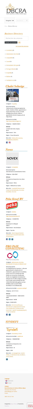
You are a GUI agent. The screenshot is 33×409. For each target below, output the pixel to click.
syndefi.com (20, 336)
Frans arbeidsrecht (10, 308)
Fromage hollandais (11, 69)
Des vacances (19, 138)
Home (6, 26)
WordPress (7, 406)
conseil (11, 354)
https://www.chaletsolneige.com (13, 121)
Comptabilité (9, 57)
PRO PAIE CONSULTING (15, 247)
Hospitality (8, 72)
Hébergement (9, 139)
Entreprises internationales (12, 190)
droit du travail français (17, 305)
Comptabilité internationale (18, 188)
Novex (9, 149)
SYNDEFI (12, 321)
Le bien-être (15, 139)
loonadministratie (19, 308)
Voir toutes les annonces (22, 46)
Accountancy (9, 50)
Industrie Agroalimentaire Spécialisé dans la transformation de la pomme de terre (15, 235)
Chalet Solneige (15, 86)
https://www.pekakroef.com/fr (13, 216)
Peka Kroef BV (14, 199)
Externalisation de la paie (12, 65)
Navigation (8, 20)
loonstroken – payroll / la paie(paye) (14, 310)
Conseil (8, 61)
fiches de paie (21, 306)
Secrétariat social (10, 80)
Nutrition (8, 76)
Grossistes (21, 190)
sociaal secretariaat (10, 311)
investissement (9, 356)
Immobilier (8, 191)
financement (16, 354)
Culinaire (14, 138)
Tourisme (14, 191)
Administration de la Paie (12, 54)
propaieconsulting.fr (22, 288)
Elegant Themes (13, 403)
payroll (24, 310)
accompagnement (16, 353)
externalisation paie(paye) (12, 306)
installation (22, 354)
